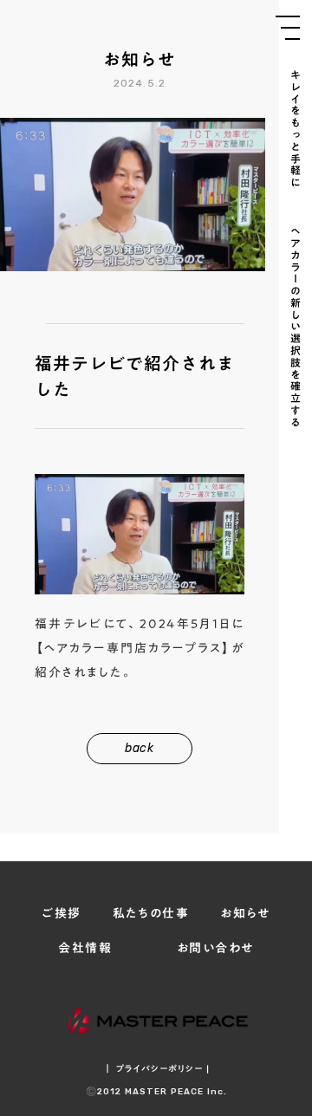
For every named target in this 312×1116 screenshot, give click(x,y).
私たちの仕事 (151, 914)
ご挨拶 (61, 914)
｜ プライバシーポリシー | (156, 1068)
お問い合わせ (215, 948)
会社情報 (85, 948)
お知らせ (245, 914)
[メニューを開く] (288, 28)
